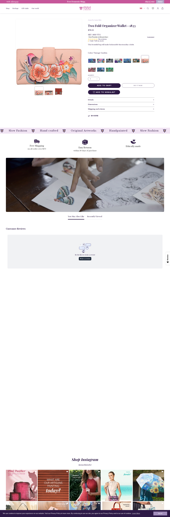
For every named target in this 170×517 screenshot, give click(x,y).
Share (94, 116)
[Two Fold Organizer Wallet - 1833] (39, 90)
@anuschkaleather (85, 465)
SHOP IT (21, 485)
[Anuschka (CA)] (85, 8)
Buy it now (138, 85)
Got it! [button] (160, 513)
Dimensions (93, 104)
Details (91, 100)
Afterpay (61, 2)
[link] (21, 485)
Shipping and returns (96, 109)
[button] (25, 8)
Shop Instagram (85, 459)
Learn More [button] (136, 513)
